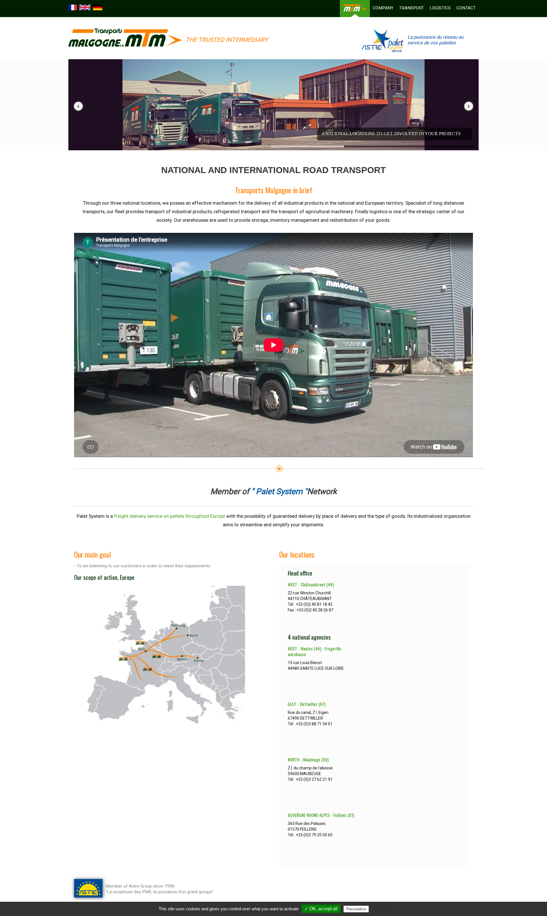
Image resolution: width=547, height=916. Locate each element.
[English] (85, 7)
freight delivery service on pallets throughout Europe (169, 516)
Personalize (356, 909)
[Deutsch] (98, 7)
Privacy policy (382, 909)
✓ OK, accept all (321, 908)
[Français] (73, 7)
